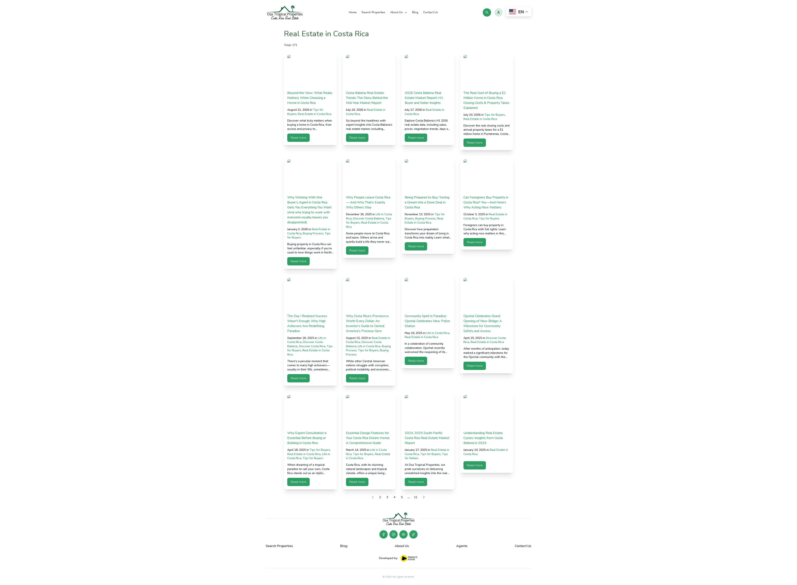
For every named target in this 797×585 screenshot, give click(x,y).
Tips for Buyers (494, 115)
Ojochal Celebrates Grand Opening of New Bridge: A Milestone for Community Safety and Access (482, 323)
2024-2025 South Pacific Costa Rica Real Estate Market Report (427, 438)
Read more (298, 137)
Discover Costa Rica (312, 346)
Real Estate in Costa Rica (314, 114)
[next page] (408, 497)
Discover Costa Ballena (368, 218)
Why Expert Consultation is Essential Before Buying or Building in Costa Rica (307, 438)
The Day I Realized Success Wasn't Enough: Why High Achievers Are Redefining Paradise (307, 323)
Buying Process (313, 233)
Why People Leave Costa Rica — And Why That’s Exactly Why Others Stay (368, 202)
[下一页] (424, 497)
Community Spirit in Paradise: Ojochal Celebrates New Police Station (427, 321)
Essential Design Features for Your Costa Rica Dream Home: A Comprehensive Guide (368, 438)
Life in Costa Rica (369, 346)
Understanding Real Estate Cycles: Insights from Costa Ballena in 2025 (483, 438)
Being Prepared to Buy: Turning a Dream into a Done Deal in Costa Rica (427, 202)
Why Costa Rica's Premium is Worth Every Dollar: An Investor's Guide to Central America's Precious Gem (367, 323)
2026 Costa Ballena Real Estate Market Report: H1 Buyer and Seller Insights (424, 98)
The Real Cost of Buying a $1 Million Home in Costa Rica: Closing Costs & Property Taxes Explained (486, 100)
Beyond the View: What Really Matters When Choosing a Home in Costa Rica (309, 98)
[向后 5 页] (409, 497)
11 (415, 497)
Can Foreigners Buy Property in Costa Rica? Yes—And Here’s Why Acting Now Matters (485, 202)
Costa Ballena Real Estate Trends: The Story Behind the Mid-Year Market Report (367, 98)
